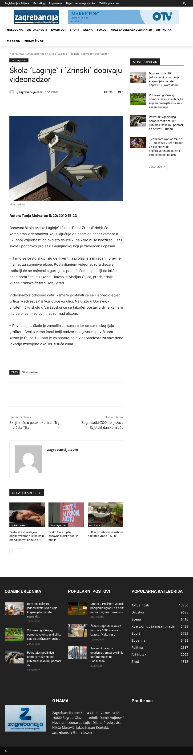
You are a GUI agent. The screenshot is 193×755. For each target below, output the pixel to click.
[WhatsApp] (73, 104)
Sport (74, 29)
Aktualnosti (37, 29)
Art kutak (164, 29)
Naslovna (15, 29)
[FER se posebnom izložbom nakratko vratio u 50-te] (105, 514)
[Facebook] (41, 104)
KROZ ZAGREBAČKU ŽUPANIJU (131, 29)
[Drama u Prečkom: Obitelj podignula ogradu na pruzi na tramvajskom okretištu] (77, 608)
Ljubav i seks (18, 525)
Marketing (39, 3)
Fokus (101, 29)
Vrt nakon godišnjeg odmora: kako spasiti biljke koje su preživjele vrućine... (44, 634)
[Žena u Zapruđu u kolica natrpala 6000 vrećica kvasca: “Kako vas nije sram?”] (77, 630)
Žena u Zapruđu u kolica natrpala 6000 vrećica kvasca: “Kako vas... (105, 630)
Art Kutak (94, 525)
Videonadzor (30, 372)
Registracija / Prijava (17, 3)
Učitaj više (155, 167)
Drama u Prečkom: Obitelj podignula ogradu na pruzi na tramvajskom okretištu (107, 608)
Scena (88, 29)
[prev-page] (12, 551)
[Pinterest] (62, 104)
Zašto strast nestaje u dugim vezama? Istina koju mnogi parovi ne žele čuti (26, 536)
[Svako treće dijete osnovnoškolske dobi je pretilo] (66, 514)
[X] (51, 104)
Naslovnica (16, 54)
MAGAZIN (13, 41)
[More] (84, 104)
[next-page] (20, 551)
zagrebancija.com (30, 92)
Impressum (55, 3)
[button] (184, 3)
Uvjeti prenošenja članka (80, 3)
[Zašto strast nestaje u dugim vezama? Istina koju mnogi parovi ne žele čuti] (27, 514)
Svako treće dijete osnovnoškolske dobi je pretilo (63, 536)
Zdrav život (33, 41)
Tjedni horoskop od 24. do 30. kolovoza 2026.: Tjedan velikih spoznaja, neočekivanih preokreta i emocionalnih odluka (166, 147)
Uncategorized (36, 54)
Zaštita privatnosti (110, 3)
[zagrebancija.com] (12, 92)
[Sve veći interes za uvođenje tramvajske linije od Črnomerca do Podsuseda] (77, 652)
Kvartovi (58, 29)
